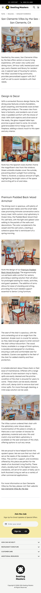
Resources (11, 14)
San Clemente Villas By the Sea (14, 489)
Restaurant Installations (23, 14)
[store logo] (17, 7)
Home (3, 14)
